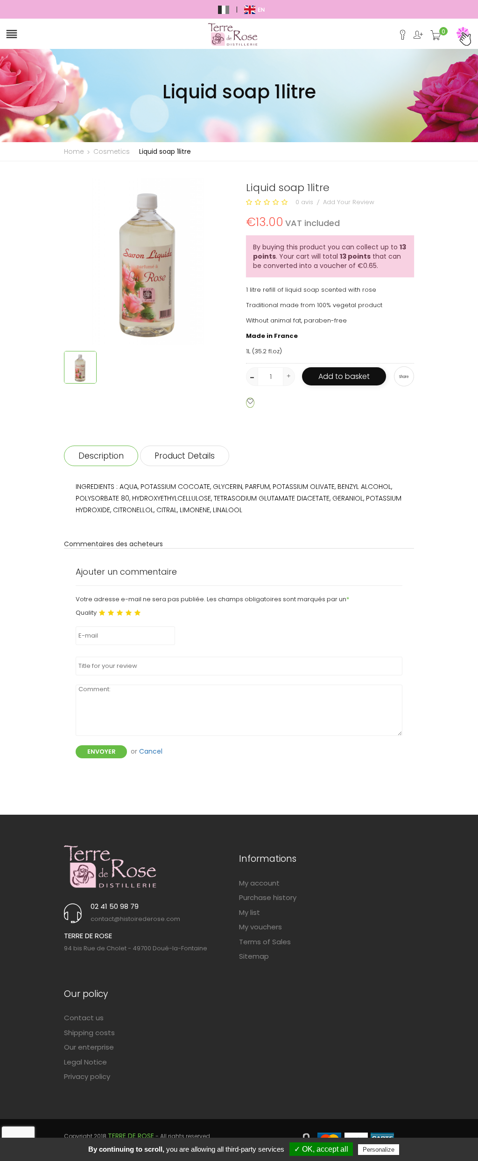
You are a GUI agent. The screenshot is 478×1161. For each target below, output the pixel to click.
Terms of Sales (265, 942)
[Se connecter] (399, 37)
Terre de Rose (131, 1135)
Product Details (185, 455)
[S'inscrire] (415, 37)
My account (259, 883)
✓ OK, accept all (321, 1149)
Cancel (150, 751)
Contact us (84, 1018)
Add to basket (344, 376)
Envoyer (101, 751)
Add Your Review (348, 202)
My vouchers (260, 927)
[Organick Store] (110, 866)
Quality (86, 613)
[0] (435, 37)
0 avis (304, 202)
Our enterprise (89, 1047)
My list (249, 912)
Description (101, 455)
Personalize (378, 1149)
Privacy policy (87, 1076)
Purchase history (267, 897)
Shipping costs (89, 1032)
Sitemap (254, 956)
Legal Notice (85, 1062)
